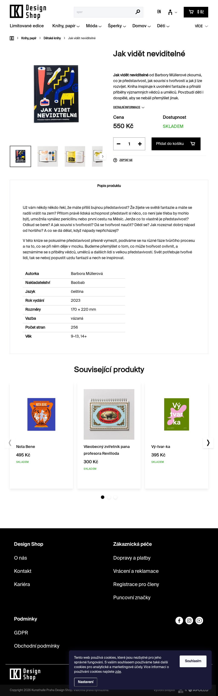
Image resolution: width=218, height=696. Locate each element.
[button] (102, 497)
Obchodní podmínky (36, 646)
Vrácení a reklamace (136, 571)
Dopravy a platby (132, 558)
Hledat (138, 12)
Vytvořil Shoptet (164, 690)
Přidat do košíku (170, 144)
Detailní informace (126, 107)
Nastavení (85, 682)
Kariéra (22, 584)
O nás (20, 558)
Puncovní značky (132, 597)
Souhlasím (193, 661)
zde (118, 672)
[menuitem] (28, 26)
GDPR (21, 633)
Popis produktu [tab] (109, 186)
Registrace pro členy (136, 584)
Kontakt (22, 571)
